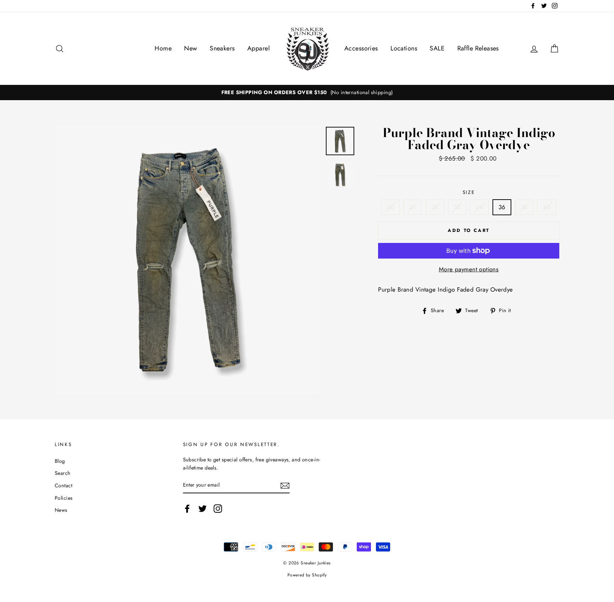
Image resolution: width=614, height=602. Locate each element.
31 (412, 207)
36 (502, 207)
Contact (63, 485)
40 (546, 207)
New (190, 48)
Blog (60, 461)
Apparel (258, 48)
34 (479, 207)
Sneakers (222, 48)
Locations (404, 48)
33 (457, 207)
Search (63, 473)
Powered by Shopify (307, 575)
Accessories (361, 48)
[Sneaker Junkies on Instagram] (218, 508)
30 (390, 207)
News (61, 510)
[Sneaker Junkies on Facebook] (187, 508)
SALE (437, 48)
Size (469, 192)
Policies (63, 497)
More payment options (469, 269)
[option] (307, 92)
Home (163, 48)
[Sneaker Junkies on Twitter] (202, 508)
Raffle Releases (478, 48)
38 (524, 207)
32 (434, 207)
